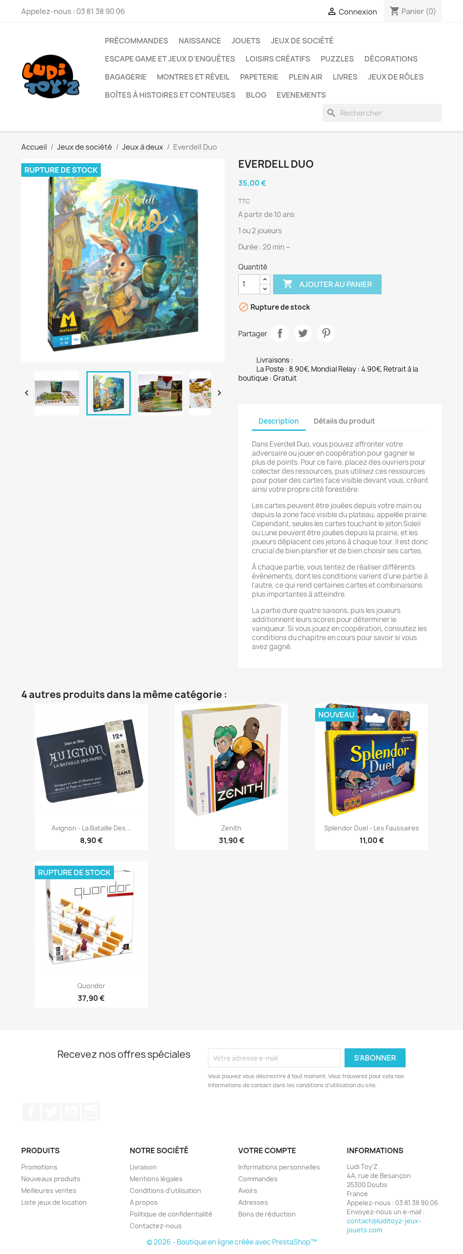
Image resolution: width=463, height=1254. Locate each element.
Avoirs (247, 1190)
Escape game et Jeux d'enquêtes (170, 59)
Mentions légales (156, 1178)
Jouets (246, 41)
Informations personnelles (279, 1167)
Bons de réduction (267, 1214)
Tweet (303, 333)
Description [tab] (279, 421)
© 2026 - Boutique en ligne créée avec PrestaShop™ (231, 1242)
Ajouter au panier (327, 283)
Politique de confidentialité (171, 1214)
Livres (345, 77)
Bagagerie (125, 77)
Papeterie (259, 77)
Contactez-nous (156, 1225)
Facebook (31, 1112)
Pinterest (326, 333)
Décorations (391, 59)
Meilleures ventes (48, 1190)
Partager (280, 333)
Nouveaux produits (50, 1178)
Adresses (253, 1202)
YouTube (71, 1112)
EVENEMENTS (301, 95)
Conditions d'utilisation (165, 1190)
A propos (144, 1202)
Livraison (143, 1167)
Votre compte (267, 1150)
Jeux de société (302, 41)
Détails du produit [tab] (344, 421)
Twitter (51, 1112)
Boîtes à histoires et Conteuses (170, 95)
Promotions (39, 1167)
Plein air (305, 77)
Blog (256, 95)
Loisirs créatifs (278, 59)
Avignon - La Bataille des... (91, 828)
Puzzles (337, 59)
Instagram (91, 1112)
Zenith (231, 828)
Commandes (258, 1178)
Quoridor (91, 985)
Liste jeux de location (54, 1202)
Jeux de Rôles (396, 77)
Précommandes (136, 41)
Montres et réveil (193, 77)
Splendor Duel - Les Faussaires (371, 828)
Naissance (200, 41)
